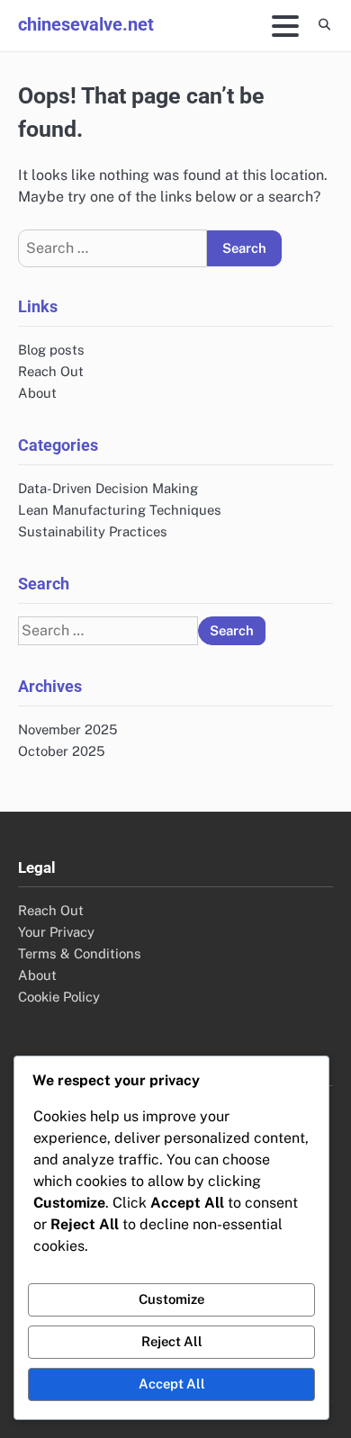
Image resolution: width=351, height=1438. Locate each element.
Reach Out (51, 371)
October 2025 (61, 751)
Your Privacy (56, 931)
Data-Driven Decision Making (108, 488)
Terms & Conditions (79, 953)
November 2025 (67, 729)
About (37, 392)
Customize (171, 1299)
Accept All (172, 1383)
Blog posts (51, 349)
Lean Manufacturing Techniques (119, 509)
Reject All (171, 1341)
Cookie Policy (59, 996)
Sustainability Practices (92, 531)
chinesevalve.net (86, 24)
